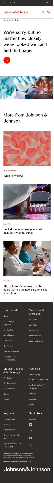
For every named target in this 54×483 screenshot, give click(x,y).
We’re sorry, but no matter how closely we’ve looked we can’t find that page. (25, 41)
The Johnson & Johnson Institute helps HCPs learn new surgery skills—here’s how (26, 289)
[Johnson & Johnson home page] (15, 12)
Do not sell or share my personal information (17, 455)
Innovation (7, 224)
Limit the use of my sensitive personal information (18, 457)
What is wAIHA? (13, 176)
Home (5, 20)
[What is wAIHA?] (27, 148)
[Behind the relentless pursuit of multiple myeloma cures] (27, 201)
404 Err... (15, 20)
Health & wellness (10, 170)
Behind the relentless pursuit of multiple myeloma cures (22, 231)
